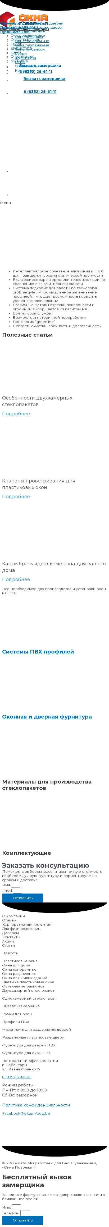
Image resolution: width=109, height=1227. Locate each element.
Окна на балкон (25, 39)
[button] (54, 203)
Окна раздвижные (28, 35)
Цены (16, 52)
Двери (16, 44)
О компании (22, 56)
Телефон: (11, 1213)
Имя (6, 885)
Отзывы (7, 23)
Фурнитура (21, 48)
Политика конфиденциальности (36, 1105)
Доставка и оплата (17, 27)
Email (7, 891)
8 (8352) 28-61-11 (16, 1077)
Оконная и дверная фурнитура (47, 717)
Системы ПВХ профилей (38, 652)
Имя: (7, 1207)
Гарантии (9, 31)
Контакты (20, 60)
